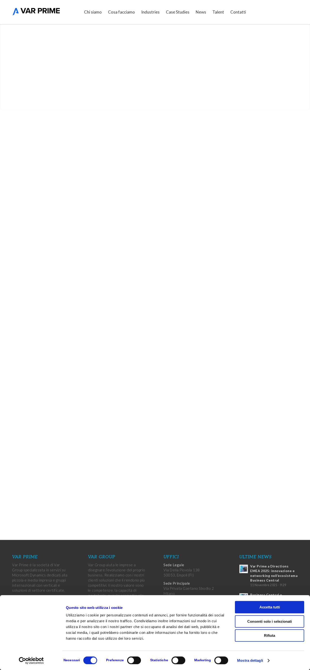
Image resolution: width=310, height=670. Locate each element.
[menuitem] (93, 12)
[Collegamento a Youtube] (294, 12)
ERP (182, 265)
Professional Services (255, 137)
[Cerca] (254, 12)
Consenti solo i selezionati (269, 621)
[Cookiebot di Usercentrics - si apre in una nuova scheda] (31, 660)
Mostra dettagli (250, 660)
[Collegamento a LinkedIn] (287, 12)
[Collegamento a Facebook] (272, 12)
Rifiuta (269, 635)
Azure (164, 282)
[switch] (134, 660)
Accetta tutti (269, 607)
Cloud (244, 180)
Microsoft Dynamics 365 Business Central (111, 260)
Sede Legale (173, 565)
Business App (249, 171)
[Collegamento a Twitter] (279, 12)
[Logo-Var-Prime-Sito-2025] (36, 12)
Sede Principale (176, 583)
